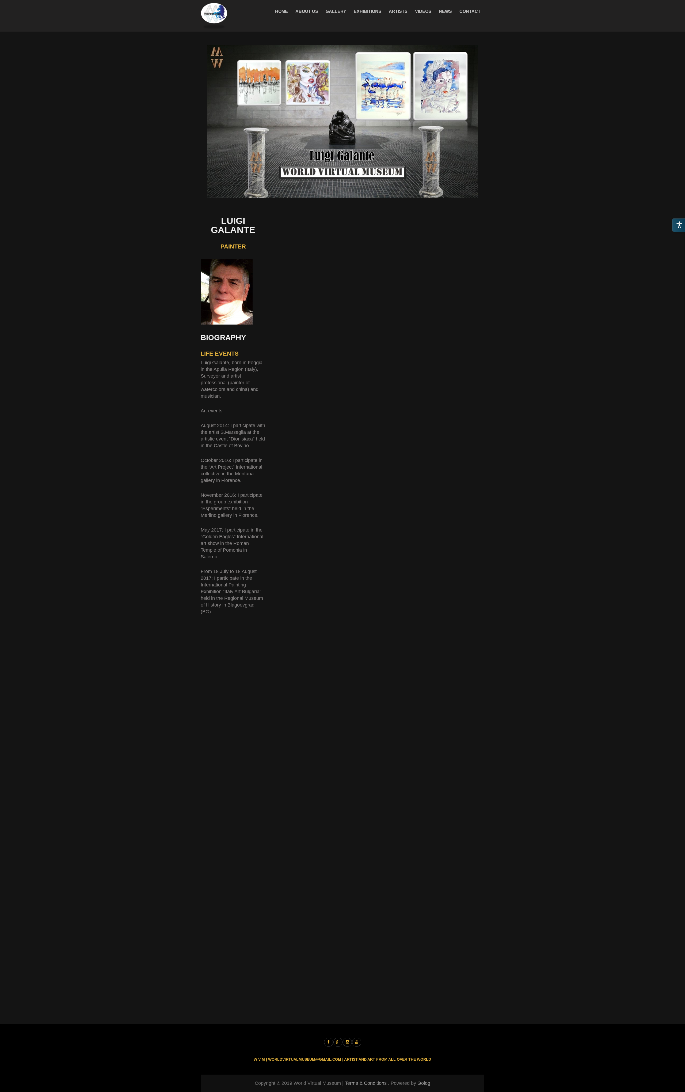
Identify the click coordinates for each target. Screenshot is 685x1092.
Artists (398, 11)
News (445, 11)
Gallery (336, 11)
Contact (470, 11)
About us (306, 11)
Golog (423, 1083)
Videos (423, 11)
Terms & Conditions (366, 1083)
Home (281, 11)
